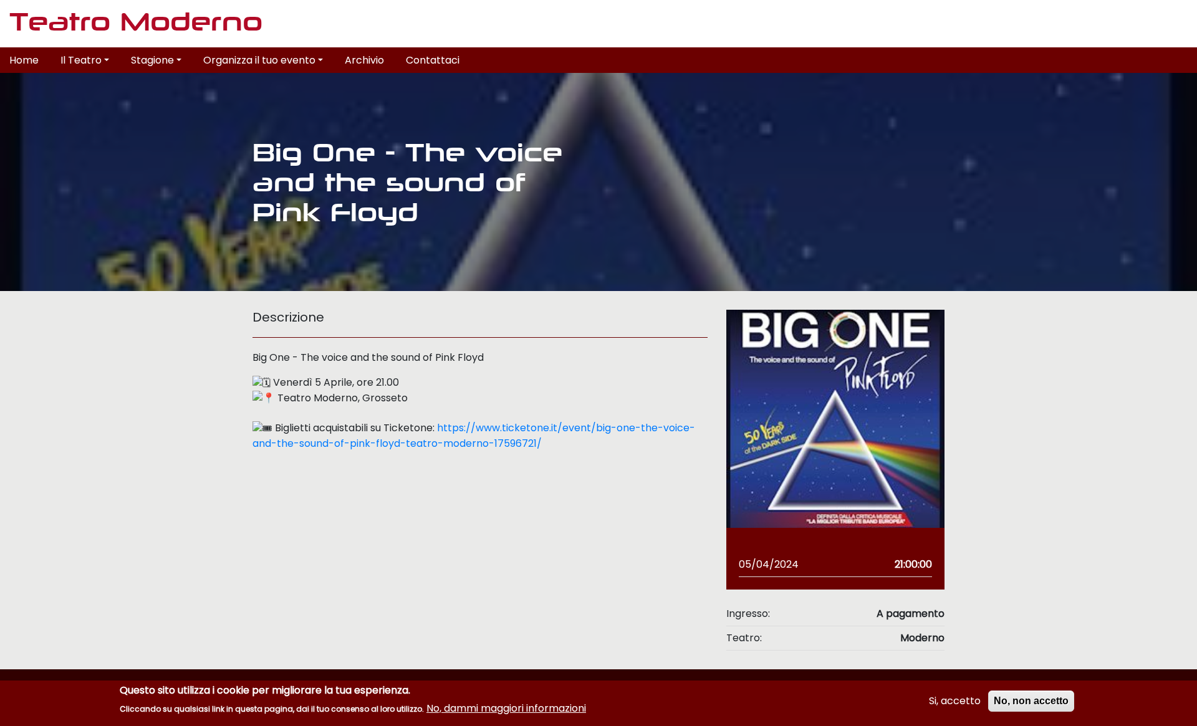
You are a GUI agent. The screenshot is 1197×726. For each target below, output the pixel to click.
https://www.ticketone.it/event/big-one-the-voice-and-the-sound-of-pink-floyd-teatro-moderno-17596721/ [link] (473, 436)
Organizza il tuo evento (259, 60)
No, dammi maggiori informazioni (506, 707)
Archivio (364, 60)
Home (24, 60)
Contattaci (432, 60)
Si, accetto (955, 701)
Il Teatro (81, 60)
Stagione (152, 60)
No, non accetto (1031, 700)
